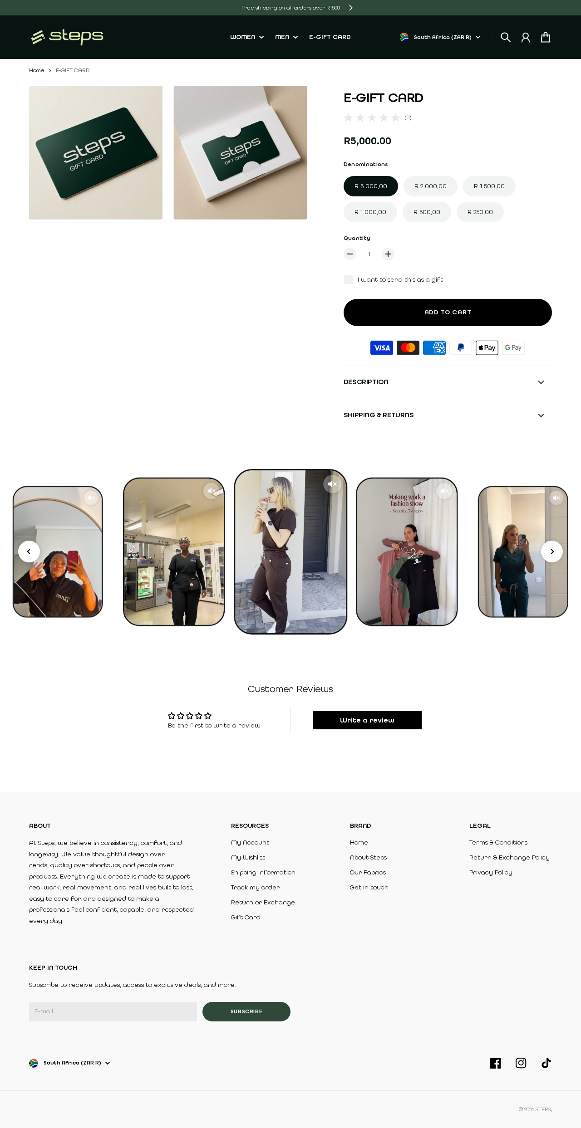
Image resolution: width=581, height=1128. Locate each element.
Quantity (357, 238)
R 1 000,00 (370, 212)
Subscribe (247, 1011)
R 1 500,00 (489, 186)
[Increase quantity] (388, 254)
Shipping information (263, 872)
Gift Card (246, 917)
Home (36, 70)
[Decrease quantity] (350, 254)
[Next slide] (552, 551)
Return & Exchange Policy (509, 857)
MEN (282, 37)
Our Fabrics (368, 872)
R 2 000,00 (430, 186)
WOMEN (242, 37)
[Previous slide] (29, 551)
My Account (250, 842)
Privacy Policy (490, 872)
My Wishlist (248, 857)
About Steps (368, 857)
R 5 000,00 (371, 186)
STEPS (543, 1109)
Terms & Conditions (498, 842)
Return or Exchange (263, 902)
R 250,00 (480, 212)
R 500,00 (427, 212)
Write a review (367, 720)
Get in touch (369, 887)
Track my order (255, 887)
